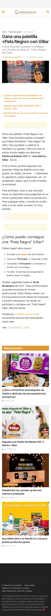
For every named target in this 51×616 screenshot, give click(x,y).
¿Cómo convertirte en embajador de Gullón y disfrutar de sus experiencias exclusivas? (24, 98)
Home (4, 32)
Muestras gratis (15, 32)
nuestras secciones (25, 314)
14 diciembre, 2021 (34, 57)
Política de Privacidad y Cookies (15, 588)
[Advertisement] (25, 3)
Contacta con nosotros (12, 585)
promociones (15, 327)
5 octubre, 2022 (9, 449)
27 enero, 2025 (9, 401)
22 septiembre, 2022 (11, 497)
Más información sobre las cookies (17, 591)
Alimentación (29, 32)
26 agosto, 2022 (9, 546)
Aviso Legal (29, 585)
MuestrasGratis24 (13, 57)
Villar (26, 327)
